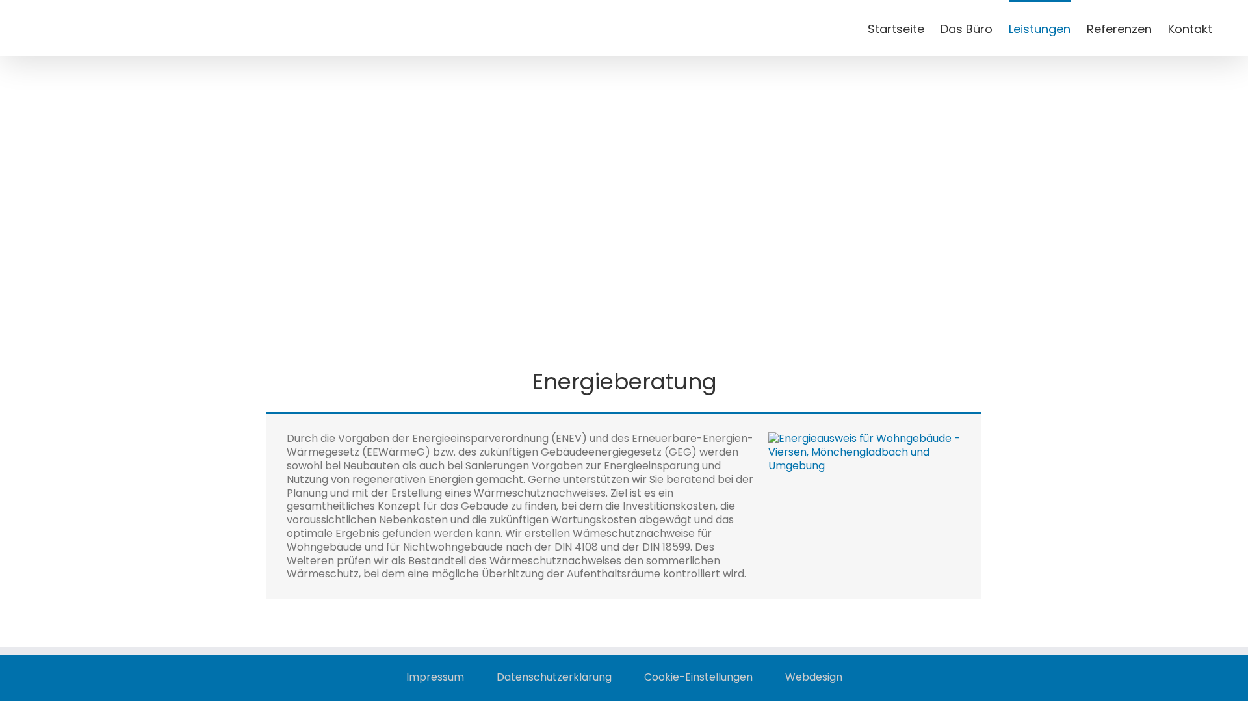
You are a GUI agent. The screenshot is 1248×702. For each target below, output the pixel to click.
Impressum (435, 677)
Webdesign (813, 677)
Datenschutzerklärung (554, 677)
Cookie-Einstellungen (698, 677)
